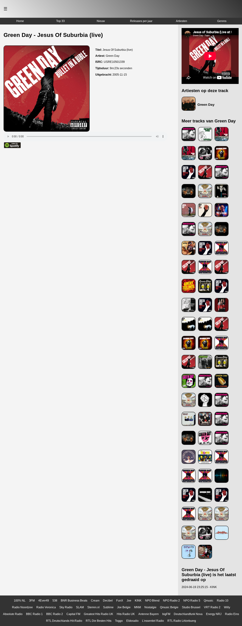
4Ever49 (43, 600)
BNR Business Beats (74, 600)
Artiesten (181, 21)
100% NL (20, 600)
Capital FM (73, 614)
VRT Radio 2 (212, 607)
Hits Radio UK (126, 614)
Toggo (119, 620)
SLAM (80, 607)
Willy (227, 607)
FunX (119, 600)
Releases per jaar (141, 21)
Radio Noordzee (22, 607)
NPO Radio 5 (191, 600)
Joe (129, 600)
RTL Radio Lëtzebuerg (181, 620)
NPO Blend (152, 600)
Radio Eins (232, 614)
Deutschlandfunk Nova (188, 614)
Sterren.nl (93, 607)
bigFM (166, 614)
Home (20, 21)
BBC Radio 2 (54, 614)
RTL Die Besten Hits (98, 620)
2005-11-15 (119, 74)
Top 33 (60, 21)
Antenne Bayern (148, 614)
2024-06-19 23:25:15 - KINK (199, 587)
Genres (221, 21)
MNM (137, 607)
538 (54, 600)
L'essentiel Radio (153, 620)
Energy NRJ (213, 614)
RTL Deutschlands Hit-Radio (64, 620)
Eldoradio (132, 620)
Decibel (108, 600)
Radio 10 (222, 600)
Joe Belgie (124, 607)
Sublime (108, 607)
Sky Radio (65, 607)
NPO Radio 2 (171, 600)
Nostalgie (150, 607)
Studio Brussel (191, 607)
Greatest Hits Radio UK (98, 614)
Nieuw (101, 21)
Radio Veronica (46, 607)
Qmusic (208, 600)
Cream (95, 600)
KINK (138, 600)
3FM (32, 600)
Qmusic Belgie (169, 607)
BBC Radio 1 (34, 614)
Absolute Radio (12, 614)
